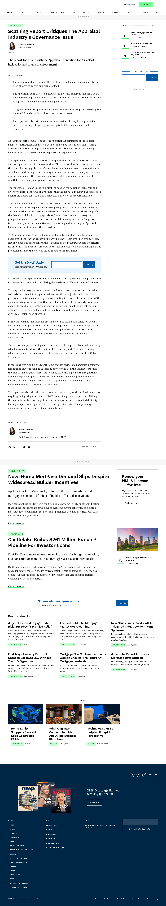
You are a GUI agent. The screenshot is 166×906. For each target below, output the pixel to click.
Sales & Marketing (18, 862)
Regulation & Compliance (21, 850)
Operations (15, 875)
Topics (100, 12)
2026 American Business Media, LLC (23, 899)
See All (151, 25)
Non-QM (86, 12)
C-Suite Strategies (18, 858)
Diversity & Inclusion (19, 883)
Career (13, 866)
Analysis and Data (17, 471)
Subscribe (145, 5)
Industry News (15, 26)
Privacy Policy (152, 899)
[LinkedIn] (14, 447)
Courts (13, 879)
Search (155, 5)
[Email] (29, 447)
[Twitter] (24, 447)
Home (12, 825)
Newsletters (129, 5)
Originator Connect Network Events (100, 826)
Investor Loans (16, 534)
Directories (38, 12)
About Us (121, 899)
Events (23, 12)
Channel (14, 837)
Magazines (51, 825)
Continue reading (16, 523)
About (87, 821)
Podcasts (131, 12)
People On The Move (19, 887)
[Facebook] (9, 447)
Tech (73, 12)
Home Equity (17, 744)
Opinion (53, 744)
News (11, 821)
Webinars (116, 12)
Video (145, 12)
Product (14, 833)
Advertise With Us (102, 899)
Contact (135, 899)
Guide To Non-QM (55, 848)
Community (15, 854)
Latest (10, 12)
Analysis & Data (57, 12)
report (23, 140)
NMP (157, 12)
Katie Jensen (27, 44)
